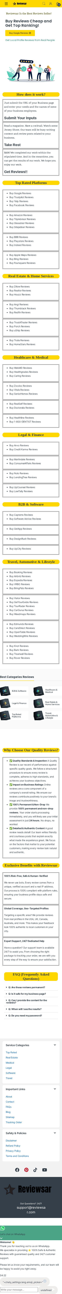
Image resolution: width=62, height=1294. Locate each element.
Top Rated (11, 1052)
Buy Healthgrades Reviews (23, 371)
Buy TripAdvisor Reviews (22, 219)
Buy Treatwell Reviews (21, 653)
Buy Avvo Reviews (19, 445)
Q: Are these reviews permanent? (26, 987)
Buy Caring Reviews (19, 375)
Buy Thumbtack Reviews (22, 308)
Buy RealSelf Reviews (20, 403)
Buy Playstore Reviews (21, 241)
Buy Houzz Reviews (19, 294)
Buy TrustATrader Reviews (23, 322)
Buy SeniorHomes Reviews (23, 393)
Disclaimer (11, 1140)
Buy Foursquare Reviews (22, 262)
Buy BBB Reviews (18, 237)
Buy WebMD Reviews (20, 367)
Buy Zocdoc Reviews (20, 385)
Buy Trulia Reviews (19, 340)
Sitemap (10, 1117)
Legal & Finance (31, 435)
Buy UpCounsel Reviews (22, 487)
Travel (9, 1078)
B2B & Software (31, 504)
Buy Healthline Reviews (21, 417)
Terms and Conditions (17, 1156)
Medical (10, 1062)
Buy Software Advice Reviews (25, 518)
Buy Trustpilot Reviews (21, 197)
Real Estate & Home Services (31, 276)
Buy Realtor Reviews (20, 290)
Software (10, 1073)
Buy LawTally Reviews (21, 491)
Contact (10, 1101)
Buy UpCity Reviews (20, 548)
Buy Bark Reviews (18, 649)
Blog (8, 1112)
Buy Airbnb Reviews (19, 576)
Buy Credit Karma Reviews (23, 449)
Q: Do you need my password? (25, 1015)
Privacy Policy (13, 1150)
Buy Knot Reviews (18, 646)
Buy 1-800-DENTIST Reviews (25, 421)
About (9, 1096)
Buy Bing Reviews (18, 259)
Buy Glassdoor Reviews (21, 223)
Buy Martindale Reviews (22, 459)
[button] (31, 987)
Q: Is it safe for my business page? (27, 993)
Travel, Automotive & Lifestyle (31, 562)
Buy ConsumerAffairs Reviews (25, 463)
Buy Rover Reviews (19, 657)
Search (44, 3)
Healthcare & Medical (31, 357)
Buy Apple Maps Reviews (22, 255)
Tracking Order (14, 1122)
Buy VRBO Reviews (19, 584)
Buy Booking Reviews (20, 572)
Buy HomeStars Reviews (22, 344)
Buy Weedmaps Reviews (22, 614)
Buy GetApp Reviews (20, 528)
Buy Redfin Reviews (19, 312)
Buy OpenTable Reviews (22, 632)
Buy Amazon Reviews (20, 215)
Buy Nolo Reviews (18, 473)
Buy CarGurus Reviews (21, 610)
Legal (9, 1067)
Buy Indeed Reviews (20, 245)
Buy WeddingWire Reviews (23, 636)
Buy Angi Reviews (18, 304)
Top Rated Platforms (31, 183)
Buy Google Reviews (20, 193)
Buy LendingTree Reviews (23, 477)
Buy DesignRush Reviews (22, 538)
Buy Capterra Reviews (21, 514)
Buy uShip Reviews (19, 330)
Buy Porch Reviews (19, 326)
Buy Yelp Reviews (18, 201)
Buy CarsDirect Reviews (22, 628)
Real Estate (12, 1057)
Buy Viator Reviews (19, 598)
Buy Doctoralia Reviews (21, 407)
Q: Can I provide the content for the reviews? (26, 1001)
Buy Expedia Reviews (20, 580)
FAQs (8, 1106)
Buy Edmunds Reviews (21, 624)
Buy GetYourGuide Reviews (23, 602)
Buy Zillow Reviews (19, 286)
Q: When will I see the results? (24, 1009)
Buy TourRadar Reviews (22, 606)
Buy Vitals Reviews (19, 389)
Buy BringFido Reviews (21, 588)
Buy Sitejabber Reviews (21, 227)
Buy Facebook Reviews (21, 205)
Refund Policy (13, 1145)
